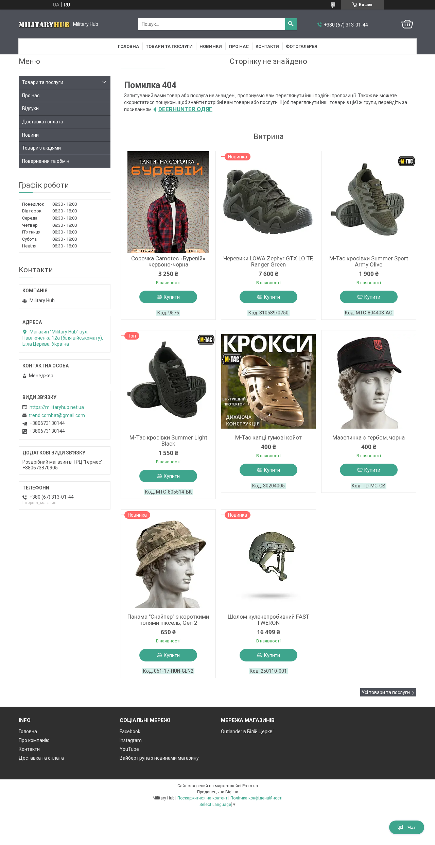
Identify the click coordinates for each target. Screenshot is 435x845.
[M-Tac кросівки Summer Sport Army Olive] (368, 202)
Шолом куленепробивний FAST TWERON (268, 620)
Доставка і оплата (42, 121)
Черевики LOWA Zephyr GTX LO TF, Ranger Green (268, 261)
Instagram (131, 740)
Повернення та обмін (45, 161)
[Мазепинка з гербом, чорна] (368, 381)
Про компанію (34, 740)
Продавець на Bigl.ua (217, 792)
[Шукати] (291, 24)
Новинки (210, 46)
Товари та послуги (169, 46)
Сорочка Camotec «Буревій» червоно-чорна (168, 261)
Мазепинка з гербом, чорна (368, 437)
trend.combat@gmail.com (57, 415)
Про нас (239, 46)
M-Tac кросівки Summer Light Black (168, 440)
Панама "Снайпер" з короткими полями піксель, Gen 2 (168, 620)
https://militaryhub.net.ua (57, 407)
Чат (411, 827)
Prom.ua (250, 785)
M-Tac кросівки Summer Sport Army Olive (368, 261)
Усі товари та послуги (386, 692)
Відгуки (30, 108)
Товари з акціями (41, 148)
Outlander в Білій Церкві (247, 731)
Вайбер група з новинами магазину (159, 758)
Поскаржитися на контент (202, 798)
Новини (30, 135)
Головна (128, 46)
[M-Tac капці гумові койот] (268, 381)
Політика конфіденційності (256, 798)
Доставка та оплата (41, 758)
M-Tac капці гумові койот (268, 437)
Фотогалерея (301, 46)
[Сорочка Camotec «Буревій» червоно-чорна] (168, 202)
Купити (172, 297)
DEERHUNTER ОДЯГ (185, 109)
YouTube (129, 749)
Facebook (130, 731)
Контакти (267, 46)
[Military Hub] (44, 24)
